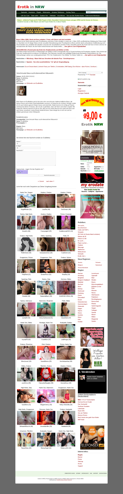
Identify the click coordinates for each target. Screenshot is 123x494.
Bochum (80, 284)
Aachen (80, 273)
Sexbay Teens (70, 12)
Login (79, 89)
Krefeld (80, 321)
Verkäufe (80, 254)
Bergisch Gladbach (84, 280)
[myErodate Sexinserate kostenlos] (92, 193)
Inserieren (32, 12)
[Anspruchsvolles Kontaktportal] (92, 368)
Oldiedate (53, 15)
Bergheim (81, 278)
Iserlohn (80, 315)
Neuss (93, 292)
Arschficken (61, 15)
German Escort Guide (85, 402)
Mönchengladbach (97, 284)
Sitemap (80, 461)
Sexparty (81, 232)
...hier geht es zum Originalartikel (75, 46)
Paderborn (94, 297)
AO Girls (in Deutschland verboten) (89, 234)
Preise (80, 459)
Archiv (80, 463)
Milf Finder (81, 419)
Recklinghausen (96, 299)
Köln (79, 319)
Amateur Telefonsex (58, 12)
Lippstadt (94, 275)
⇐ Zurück (41, 181)
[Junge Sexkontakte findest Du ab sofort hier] (92, 346)
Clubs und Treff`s (83, 230)
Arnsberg (81, 275)
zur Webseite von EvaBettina (33, 83)
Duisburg (81, 293)
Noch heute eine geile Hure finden (88, 417)
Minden (93, 280)
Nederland (99, 265)
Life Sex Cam (25, 15)
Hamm (80, 311)
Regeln (39, 12)
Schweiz (98, 262)
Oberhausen (95, 295)
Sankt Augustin (96, 306)
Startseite (24, 12)
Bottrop (80, 289)
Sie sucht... (81, 225)
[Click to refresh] (22, 172)
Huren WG (81, 411)
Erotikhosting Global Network (64, 480)
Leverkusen (95, 273)
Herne (80, 313)
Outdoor (80, 245)
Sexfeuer (93, 66)
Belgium (80, 265)
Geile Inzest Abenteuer (92, 15)
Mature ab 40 (82, 236)
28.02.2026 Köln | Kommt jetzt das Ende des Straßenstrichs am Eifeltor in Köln (42, 50)
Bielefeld (80, 282)
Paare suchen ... (83, 243)
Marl (92, 278)
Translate (92, 75)
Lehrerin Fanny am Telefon (46, 66)
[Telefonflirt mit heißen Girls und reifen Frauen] (92, 449)
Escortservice (82, 228)
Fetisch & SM (82, 238)
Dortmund (81, 291)
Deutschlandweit (83, 267)
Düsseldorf (81, 297)
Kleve (79, 317)
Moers (93, 282)
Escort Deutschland (31, 66)
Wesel (93, 314)
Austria (80, 262)
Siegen (93, 308)
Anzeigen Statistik (83, 93)
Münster (94, 290)
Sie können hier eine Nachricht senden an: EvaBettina (33, 138)
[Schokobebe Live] (92, 171)
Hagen (80, 308)
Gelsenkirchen (82, 302)
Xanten (93, 321)
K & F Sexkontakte (86, 400)
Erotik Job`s (81, 256)
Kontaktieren (103, 473)
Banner (80, 457)
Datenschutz (85, 473)
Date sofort (34, 15)
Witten (93, 317)
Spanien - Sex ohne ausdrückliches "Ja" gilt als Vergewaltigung (48, 62)
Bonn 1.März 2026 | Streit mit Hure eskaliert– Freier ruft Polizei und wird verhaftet (43, 39)
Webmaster (46, 12)
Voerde (93, 312)
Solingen (94, 310)
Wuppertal (94, 319)
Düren (80, 295)
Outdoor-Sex (44, 15)
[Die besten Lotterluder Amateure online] (61, 35)
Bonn (79, 286)
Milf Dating (68, 66)
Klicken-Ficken (82, 415)
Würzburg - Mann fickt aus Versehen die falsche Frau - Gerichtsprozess (50, 58)
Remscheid (95, 301)
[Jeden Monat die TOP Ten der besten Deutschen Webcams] (92, 218)
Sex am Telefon (83, 413)
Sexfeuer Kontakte (83, 406)
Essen (80, 299)
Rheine (93, 303)
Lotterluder (81, 408)
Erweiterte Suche (70, 473)
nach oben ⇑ (50, 181)
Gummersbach (82, 304)
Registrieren (81, 91)
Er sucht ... (81, 241)
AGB (91, 473)
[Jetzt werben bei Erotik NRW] (92, 126)
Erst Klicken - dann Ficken (81, 66)
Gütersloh (81, 306)
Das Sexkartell (82, 404)
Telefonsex (81, 249)
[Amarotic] (92, 154)
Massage (81, 247)
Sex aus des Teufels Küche (75, 15)
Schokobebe (60, 66)
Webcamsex (82, 252)
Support (80, 466)
